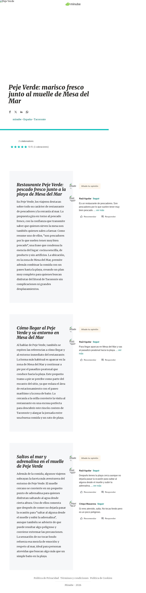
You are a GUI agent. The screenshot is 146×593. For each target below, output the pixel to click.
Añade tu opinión (89, 186)
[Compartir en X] (15, 112)
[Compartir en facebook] (10, 112)
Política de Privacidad (46, 578)
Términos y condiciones (74, 578)
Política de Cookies (101, 578)
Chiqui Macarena (91, 504)
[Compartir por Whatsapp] (27, 112)
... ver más (98, 210)
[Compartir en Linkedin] (21, 112)
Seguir (96, 198)
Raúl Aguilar (89, 198)
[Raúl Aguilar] (12, 141)
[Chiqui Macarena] (15, 141)
